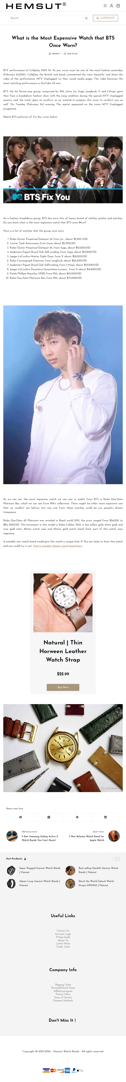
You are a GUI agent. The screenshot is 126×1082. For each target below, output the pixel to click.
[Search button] (86, 18)
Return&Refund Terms (63, 988)
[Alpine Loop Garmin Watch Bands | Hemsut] (11, 884)
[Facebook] (20, 817)
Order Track (63, 947)
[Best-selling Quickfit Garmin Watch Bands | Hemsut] (70, 870)
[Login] (111, 5)
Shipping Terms (63, 985)
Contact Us (63, 931)
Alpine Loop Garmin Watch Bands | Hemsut (39, 883)
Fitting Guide (63, 937)
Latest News (63, 944)
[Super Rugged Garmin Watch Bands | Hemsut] (11, 870)
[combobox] (45, 18)
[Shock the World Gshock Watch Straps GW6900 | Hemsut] (70, 884)
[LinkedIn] (105, 817)
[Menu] (105, 5)
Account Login (63, 934)
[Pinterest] (77, 817)
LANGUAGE (107, 18)
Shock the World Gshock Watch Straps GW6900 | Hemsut (96, 883)
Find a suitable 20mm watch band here (57, 546)
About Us (63, 940)
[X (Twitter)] (49, 817)
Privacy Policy (63, 994)
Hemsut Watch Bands (66, 1058)
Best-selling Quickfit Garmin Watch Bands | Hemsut (98, 870)
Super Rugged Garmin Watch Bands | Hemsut (39, 870)
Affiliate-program (63, 991)
